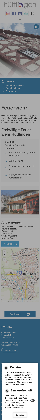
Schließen (20, 415)
